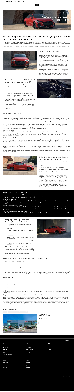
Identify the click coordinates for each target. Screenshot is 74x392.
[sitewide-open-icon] (70, 1)
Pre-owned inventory (29, 349)
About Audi (28, 362)
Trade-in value (51, 347)
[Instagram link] (66, 376)
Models (4, 345)
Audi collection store (6, 365)
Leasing (50, 349)
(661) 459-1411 (20, 1)
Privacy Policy (28, 367)
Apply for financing (52, 352)
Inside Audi (5, 352)
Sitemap (27, 365)
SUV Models (5, 349)
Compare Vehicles (29, 352)
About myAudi (5, 362)
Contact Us (27, 360)
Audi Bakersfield (8, 1)
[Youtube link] (69, 376)
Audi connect (5, 369)
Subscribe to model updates (7, 354)
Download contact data (45, 318)
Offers (27, 345)
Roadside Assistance (6, 370)
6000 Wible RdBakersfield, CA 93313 (45, 315)
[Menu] (4, 5)
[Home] (37, 5)
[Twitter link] (63, 376)
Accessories (5, 367)
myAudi (4, 360)
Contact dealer (51, 345)
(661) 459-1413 (35, 336)
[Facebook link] (60, 376)
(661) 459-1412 (23, 336)
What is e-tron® (5, 347)
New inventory (28, 347)
